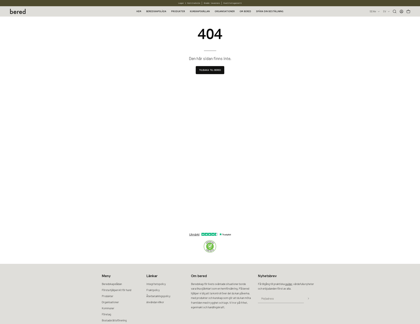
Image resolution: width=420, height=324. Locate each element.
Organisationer (110, 302)
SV (384, 11)
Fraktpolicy (153, 290)
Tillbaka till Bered (210, 70)
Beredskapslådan (112, 283)
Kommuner (108, 308)
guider (288, 283)
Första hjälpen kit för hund (116, 290)
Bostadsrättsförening (114, 320)
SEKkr (373, 11)
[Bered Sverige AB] (18, 11)
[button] (224, 11)
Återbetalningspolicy (158, 296)
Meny (106, 276)
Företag (106, 314)
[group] (210, 3)
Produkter (107, 296)
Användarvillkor (155, 302)
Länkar (152, 276)
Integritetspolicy (156, 283)
